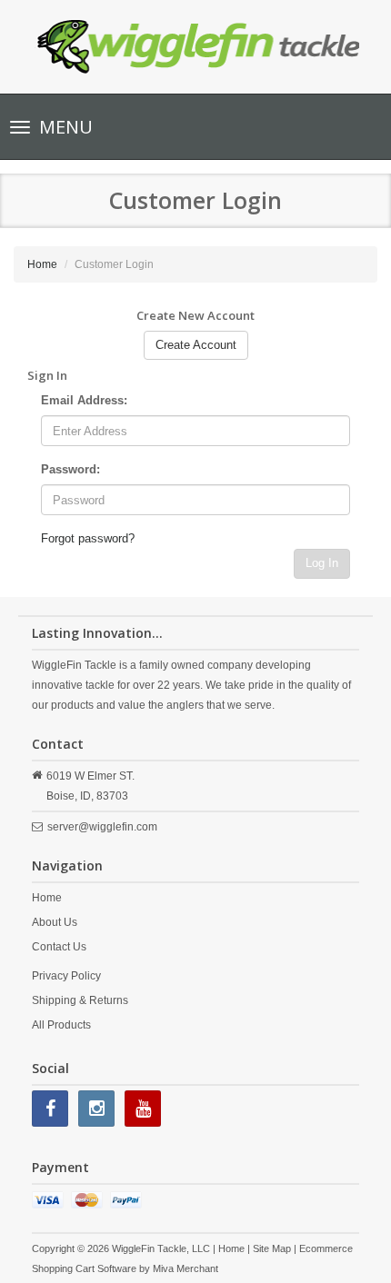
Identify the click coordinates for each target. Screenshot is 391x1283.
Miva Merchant (185, 1268)
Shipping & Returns (80, 1000)
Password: (70, 469)
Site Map (272, 1248)
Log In (322, 563)
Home (42, 264)
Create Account (195, 345)
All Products (61, 1025)
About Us (54, 922)
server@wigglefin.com (102, 827)
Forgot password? (88, 538)
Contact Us (59, 946)
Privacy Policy (66, 976)
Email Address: (84, 400)
